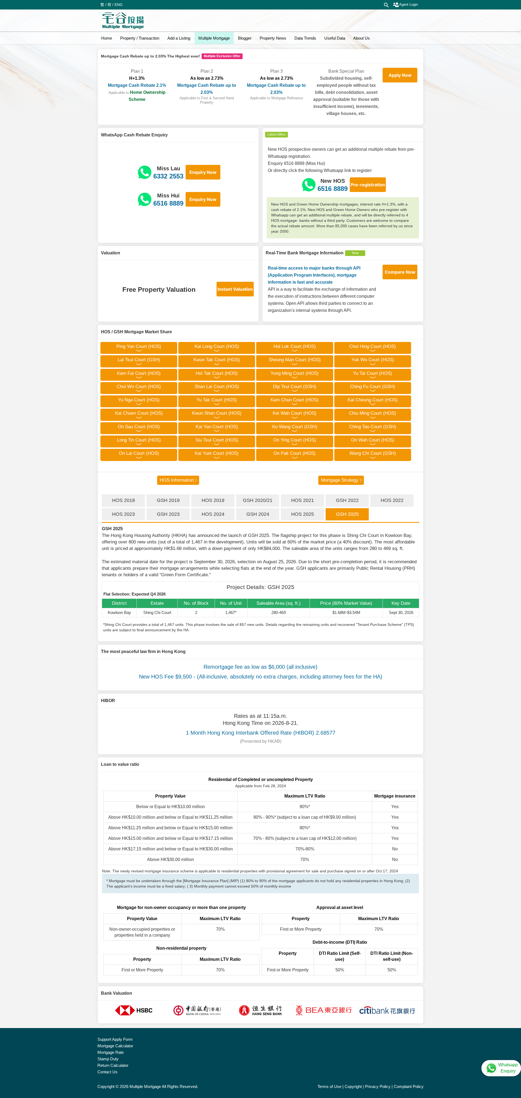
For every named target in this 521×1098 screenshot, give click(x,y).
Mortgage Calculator (115, 1045)
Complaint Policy (409, 1086)
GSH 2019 (168, 500)
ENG (119, 4)
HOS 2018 (123, 500)
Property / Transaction (139, 38)
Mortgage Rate (110, 1052)
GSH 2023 (168, 514)
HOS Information (177, 480)
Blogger (245, 38)
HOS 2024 (213, 514)
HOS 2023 (123, 514)
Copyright (353, 1086)
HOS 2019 (213, 500)
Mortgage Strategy (339, 480)
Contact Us (107, 1072)
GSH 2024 (257, 514)
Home (106, 38)
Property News (273, 38)
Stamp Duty (108, 1059)
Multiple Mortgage (214, 38)
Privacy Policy (377, 1086)
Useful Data (334, 38)
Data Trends (305, 38)
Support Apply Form (115, 1039)
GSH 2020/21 (257, 500)
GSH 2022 (347, 500)
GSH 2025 (347, 514)
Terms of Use (329, 1086)
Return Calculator (112, 1065)
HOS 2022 (392, 500)
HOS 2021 (302, 500)
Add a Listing (178, 38)
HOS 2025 (302, 514)
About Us (361, 38)
